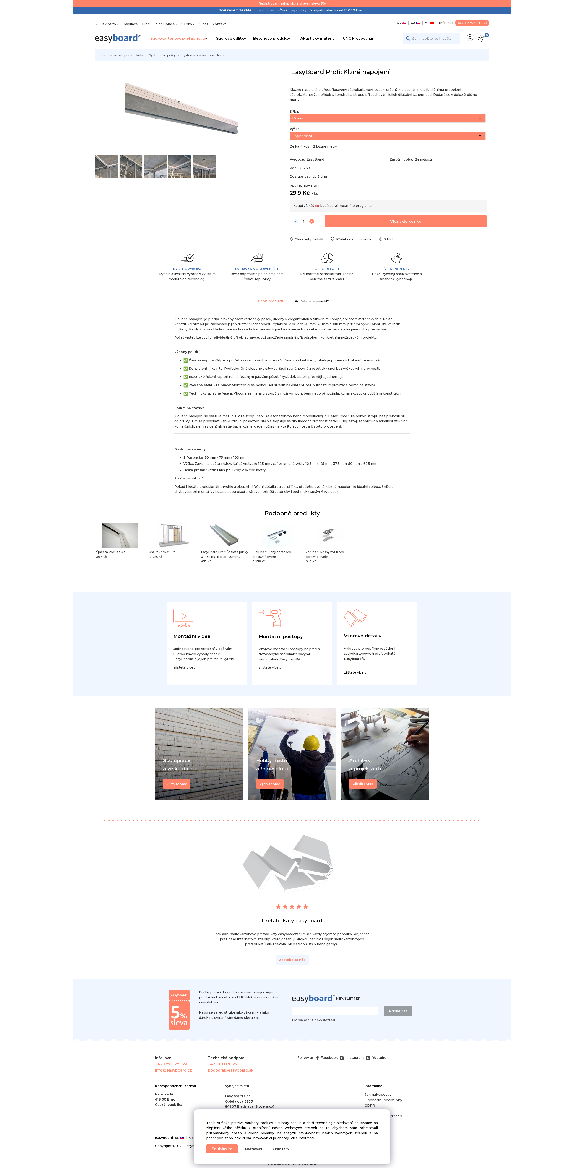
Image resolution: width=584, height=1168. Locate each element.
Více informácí (302, 1138)
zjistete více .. (184, 667)
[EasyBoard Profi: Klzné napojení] (183, 112)
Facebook (329, 1058)
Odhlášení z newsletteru (314, 1020)
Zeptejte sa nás (292, 960)
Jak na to (108, 24)
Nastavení (253, 1149)
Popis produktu (271, 301)
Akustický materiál (318, 38)
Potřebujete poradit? (312, 301)
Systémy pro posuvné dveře (203, 55)
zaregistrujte (224, 1012)
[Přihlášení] (470, 37)
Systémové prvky (162, 55)
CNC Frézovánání (359, 38)
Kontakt (219, 24)
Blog (146, 24)
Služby (186, 24)
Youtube (378, 1058)
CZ (412, 23)
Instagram (355, 1058)
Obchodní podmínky (383, 1100)
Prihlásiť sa (398, 1011)
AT (426, 23)
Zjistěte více (363, 784)
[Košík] (481, 38)
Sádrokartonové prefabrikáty (178, 38)
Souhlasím (222, 1149)
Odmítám (281, 1149)
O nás (203, 24)
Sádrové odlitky (231, 38)
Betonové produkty (271, 38)
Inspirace (130, 24)
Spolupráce (165, 24)
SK (399, 23)
